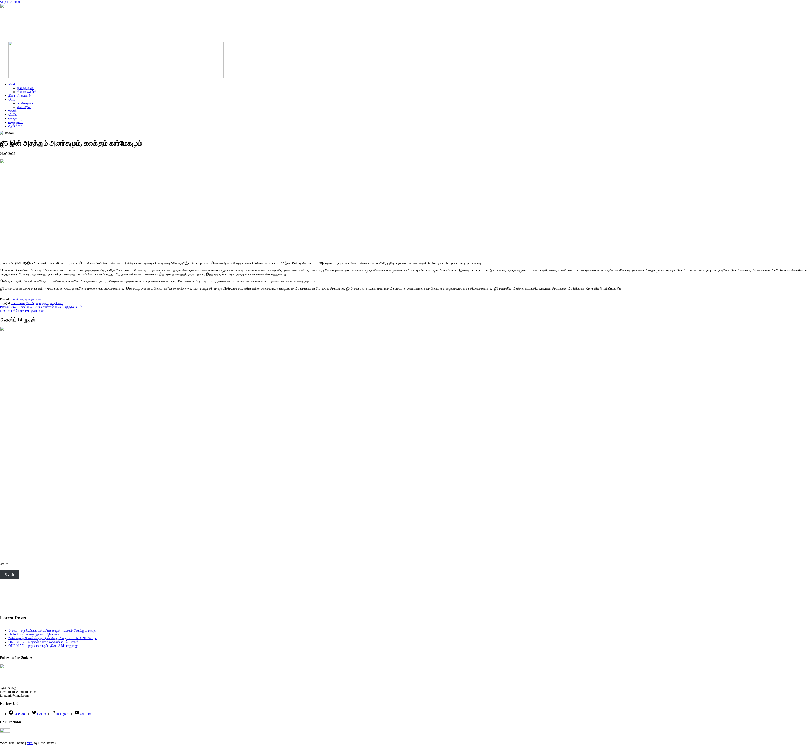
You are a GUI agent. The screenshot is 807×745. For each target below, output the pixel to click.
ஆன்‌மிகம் (15, 126)
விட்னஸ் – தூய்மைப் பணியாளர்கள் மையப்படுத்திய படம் (41, 307)
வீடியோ (13, 114)
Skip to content (10, 2)
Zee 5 (30, 303)
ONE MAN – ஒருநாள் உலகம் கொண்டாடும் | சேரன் (43, 642)
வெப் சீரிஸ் (24, 107)
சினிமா (13, 84)
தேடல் (4, 564)
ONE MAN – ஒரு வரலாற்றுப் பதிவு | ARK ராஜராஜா (43, 645)
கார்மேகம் (56, 303)
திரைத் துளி (25, 88)
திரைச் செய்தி (27, 92)
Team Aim (18, 303)
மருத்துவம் (15, 122)
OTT (11, 99)
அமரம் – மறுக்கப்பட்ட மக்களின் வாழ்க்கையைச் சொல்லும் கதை (52, 630)
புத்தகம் (13, 118)
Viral (30, 743)
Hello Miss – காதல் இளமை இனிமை (33, 634)
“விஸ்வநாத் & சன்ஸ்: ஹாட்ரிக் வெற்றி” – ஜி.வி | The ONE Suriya (52, 638)
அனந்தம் (42, 303)
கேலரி (12, 110)
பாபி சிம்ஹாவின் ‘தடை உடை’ (23, 310)
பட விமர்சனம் (26, 103)
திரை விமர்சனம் (19, 95)
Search (9, 574)
